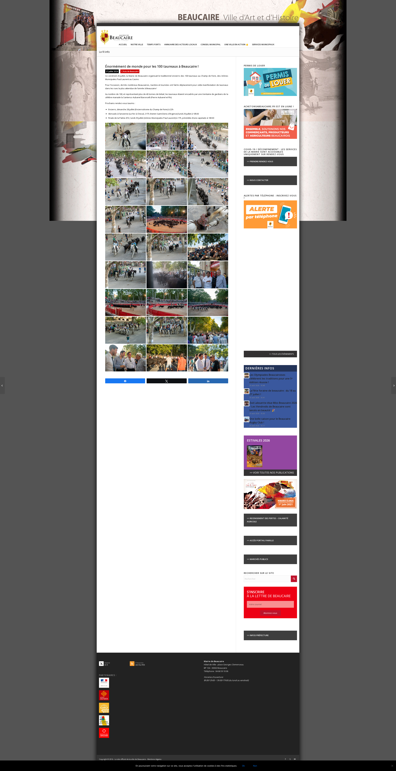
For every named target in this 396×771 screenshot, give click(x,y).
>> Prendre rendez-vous (260, 161)
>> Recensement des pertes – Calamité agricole (267, 520)
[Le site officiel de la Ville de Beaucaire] (116, 37)
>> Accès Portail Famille (260, 540)
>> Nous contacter (257, 180)
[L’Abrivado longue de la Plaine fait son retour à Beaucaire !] (2, 385)
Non (255, 766)
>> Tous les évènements (281, 354)
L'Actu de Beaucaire (130, 71)
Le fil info (104, 52)
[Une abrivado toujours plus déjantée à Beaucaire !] (393, 385)
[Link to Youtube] (294, 759)
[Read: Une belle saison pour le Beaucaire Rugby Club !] (246, 419)
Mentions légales (154, 759)
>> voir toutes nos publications (272, 472)
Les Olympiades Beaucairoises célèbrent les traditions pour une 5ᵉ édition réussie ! (271, 378)
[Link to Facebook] (285, 759)
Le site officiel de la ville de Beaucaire (130, 759)
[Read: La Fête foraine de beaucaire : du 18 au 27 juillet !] (246, 391)
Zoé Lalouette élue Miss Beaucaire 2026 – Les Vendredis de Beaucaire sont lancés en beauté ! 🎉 (273, 406)
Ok (243, 766)
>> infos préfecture (258, 635)
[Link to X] (290, 759)
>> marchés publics (257, 559)
